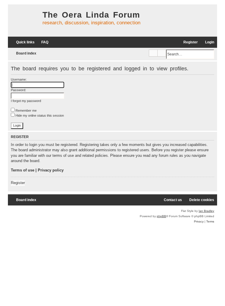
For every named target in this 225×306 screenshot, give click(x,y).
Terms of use (22, 170)
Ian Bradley (206, 210)
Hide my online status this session (39, 115)
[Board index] (23, 20)
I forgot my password (26, 101)
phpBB (161, 216)
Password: (18, 90)
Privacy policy (51, 170)
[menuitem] (42, 42)
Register (18, 183)
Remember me (26, 110)
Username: (19, 79)
